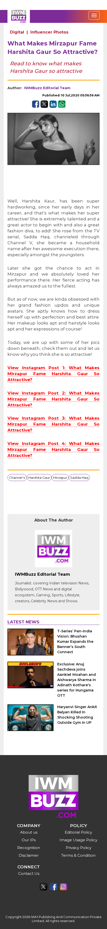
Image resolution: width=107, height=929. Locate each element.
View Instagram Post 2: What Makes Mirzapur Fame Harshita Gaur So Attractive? (53, 399)
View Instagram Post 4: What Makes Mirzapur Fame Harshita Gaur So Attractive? (53, 449)
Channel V (17, 478)
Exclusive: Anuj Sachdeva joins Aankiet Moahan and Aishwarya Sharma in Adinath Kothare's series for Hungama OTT (76, 680)
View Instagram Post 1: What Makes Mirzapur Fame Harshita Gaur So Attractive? (53, 373)
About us (28, 832)
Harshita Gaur (39, 478)
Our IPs (29, 840)
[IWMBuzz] (18, 16)
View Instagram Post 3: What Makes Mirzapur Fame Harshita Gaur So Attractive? (53, 424)
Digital (17, 32)
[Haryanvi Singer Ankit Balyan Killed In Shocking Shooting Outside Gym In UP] (30, 717)
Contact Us (28, 873)
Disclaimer (29, 855)
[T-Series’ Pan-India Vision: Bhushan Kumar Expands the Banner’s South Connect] (30, 642)
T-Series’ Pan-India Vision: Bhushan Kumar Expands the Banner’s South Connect (75, 641)
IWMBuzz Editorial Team (47, 88)
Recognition (28, 847)
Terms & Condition (78, 855)
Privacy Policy (78, 847)
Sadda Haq (79, 478)
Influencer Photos (49, 32)
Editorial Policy (78, 832)
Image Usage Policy (78, 840)
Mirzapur (60, 478)
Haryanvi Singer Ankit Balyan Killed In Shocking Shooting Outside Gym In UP (77, 715)
